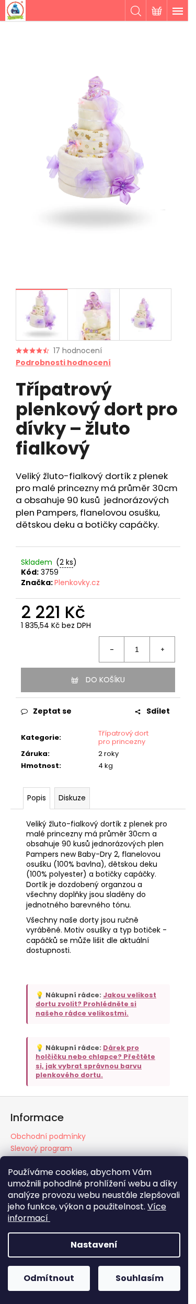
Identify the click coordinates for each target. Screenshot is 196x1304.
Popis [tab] (36, 798)
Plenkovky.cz (77, 582)
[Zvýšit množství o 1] (162, 649)
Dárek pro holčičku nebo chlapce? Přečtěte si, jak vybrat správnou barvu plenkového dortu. (95, 1061)
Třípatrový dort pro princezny (123, 737)
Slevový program (41, 1148)
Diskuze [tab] (72, 798)
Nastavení (94, 1245)
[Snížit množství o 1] (111, 649)
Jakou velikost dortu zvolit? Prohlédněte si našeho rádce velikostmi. (96, 1004)
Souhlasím (140, 1278)
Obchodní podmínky (48, 1136)
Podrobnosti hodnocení (63, 363)
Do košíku (105, 679)
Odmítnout (49, 1278)
